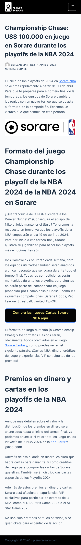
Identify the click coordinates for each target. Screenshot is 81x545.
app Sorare (59, 442)
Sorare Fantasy (16, 345)
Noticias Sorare (16, 68)
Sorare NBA (67, 81)
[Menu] (72, 7)
